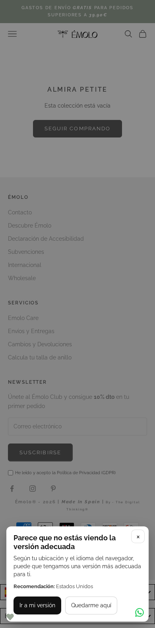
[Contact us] (139, 612)
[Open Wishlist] (10, 617)
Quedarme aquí (91, 605)
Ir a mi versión (37, 605)
